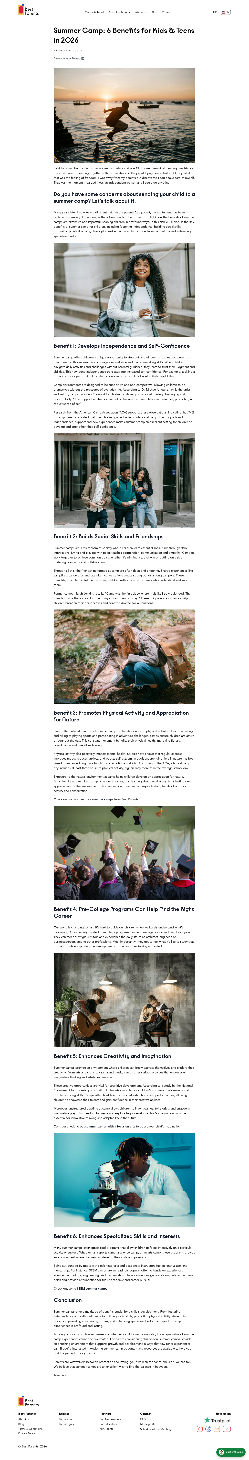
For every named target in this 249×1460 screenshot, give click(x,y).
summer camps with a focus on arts (110, 1126)
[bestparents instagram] (200, 1429)
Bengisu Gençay (71, 58)
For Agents (106, 1429)
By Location (66, 1419)
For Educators (108, 1424)
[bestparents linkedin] (217, 1429)
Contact (167, 12)
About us (23, 1419)
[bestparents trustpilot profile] (214, 1419)
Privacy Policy (26, 1433)
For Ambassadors (110, 1419)
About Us (141, 12)
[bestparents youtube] (227, 1429)
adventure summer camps (95, 799)
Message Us (147, 1424)
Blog (154, 12)
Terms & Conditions (30, 1429)
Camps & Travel (94, 12)
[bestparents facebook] (208, 1429)
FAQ (143, 1419)
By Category (66, 1424)
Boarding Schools (119, 12)
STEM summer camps (92, 1288)
